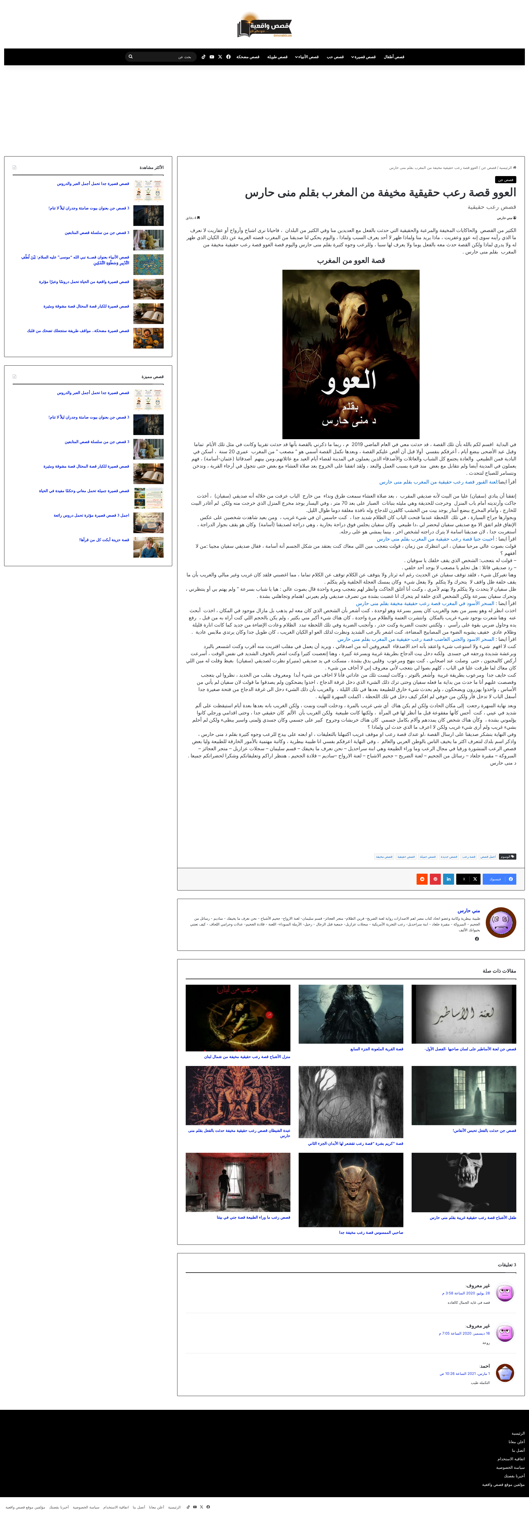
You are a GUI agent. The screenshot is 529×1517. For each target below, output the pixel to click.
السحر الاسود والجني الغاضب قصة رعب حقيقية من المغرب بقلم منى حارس (416, 639)
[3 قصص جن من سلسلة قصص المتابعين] (148, 240)
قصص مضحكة (248, 56)
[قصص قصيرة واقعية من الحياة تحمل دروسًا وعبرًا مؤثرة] (148, 289)
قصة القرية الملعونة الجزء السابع (376, 1049)
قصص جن (488, 167)
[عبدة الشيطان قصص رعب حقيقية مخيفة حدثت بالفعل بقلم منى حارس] (238, 1095)
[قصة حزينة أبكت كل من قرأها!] (148, 547)
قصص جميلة (428, 857)
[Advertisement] (482, 109)
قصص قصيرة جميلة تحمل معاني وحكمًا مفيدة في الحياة (84, 491)
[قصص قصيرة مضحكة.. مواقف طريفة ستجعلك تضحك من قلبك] (148, 338)
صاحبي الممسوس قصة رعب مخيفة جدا (371, 1232)
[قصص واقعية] (265, 24)
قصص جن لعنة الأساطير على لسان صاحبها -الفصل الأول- (470, 1049)
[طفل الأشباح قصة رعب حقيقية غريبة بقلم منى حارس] (464, 1182)
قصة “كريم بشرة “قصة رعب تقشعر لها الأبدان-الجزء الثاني (355, 1143)
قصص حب (335, 56)
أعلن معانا (517, 1442)
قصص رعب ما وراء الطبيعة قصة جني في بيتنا (253, 1217)
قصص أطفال (394, 56)
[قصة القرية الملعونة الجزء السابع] (351, 1014)
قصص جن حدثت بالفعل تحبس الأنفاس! (484, 1131)
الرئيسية (506, 167)
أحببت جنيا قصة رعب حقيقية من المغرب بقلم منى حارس (435, 539)
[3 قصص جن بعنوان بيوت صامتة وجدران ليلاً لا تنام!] (148, 215)
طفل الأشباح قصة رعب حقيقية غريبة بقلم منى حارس (473, 1218)
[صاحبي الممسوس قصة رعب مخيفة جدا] (351, 1190)
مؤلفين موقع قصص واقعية (503, 1484)
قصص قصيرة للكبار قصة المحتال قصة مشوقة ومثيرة (86, 306)
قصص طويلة (277, 56)
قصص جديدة (449, 857)
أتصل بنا (518, 1450)
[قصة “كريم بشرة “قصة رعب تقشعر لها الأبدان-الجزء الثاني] (351, 1102)
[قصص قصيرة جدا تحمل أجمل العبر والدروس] (148, 191)
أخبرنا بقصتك (514, 1476)
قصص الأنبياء (308, 56)
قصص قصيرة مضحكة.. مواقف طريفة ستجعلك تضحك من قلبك (78, 331)
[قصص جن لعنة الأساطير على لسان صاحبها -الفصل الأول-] (464, 1014)
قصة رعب (468, 857)
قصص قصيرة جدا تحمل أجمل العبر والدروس (93, 184)
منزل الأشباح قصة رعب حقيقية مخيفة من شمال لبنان (247, 1057)
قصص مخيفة (384, 857)
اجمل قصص (488, 857)
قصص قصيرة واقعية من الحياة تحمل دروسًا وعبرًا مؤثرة (84, 282)
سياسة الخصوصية (510, 1467)
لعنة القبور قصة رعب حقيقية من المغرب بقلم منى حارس (438, 482)
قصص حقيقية (406, 857)
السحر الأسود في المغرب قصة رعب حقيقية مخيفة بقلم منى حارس (425, 603)
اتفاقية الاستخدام (511, 1459)
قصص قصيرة (365, 56)
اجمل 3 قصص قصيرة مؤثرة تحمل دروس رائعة (91, 515)
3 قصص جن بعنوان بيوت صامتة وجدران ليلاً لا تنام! (88, 208)
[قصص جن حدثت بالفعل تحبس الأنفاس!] (464, 1095)
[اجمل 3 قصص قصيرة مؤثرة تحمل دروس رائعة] (148, 522)
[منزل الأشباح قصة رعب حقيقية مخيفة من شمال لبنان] (238, 1018)
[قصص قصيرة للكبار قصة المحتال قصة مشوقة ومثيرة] (148, 313)
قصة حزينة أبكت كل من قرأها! (104, 540)
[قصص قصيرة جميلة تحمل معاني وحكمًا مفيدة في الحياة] (148, 498)
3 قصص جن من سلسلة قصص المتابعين (97, 233)
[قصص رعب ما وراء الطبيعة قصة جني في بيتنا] (238, 1182)
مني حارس (504, 218)
